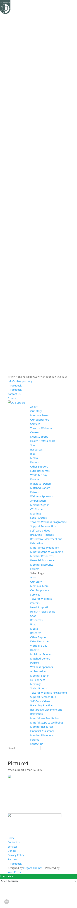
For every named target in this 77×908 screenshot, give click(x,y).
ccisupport (17, 770)
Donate (34, 479)
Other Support (39, 466)
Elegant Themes (32, 868)
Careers (35, 432)
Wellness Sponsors (41, 496)
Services (35, 424)
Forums (34, 569)
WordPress (14, 872)
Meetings (35, 513)
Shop (33, 445)
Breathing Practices (42, 534)
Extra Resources (40, 471)
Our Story (36, 411)
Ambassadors (38, 500)
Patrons (35, 492)
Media (34, 458)
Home (11, 838)
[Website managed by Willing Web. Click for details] (6, 901)
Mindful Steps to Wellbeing (46, 552)
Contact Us (14, 394)
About (33, 407)
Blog (32, 453)
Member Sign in (39, 505)
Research (35, 462)
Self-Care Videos (40, 530)
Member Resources (42, 556)
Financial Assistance (42, 560)
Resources (36, 449)
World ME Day (38, 475)
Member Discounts (41, 564)
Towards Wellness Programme (48, 522)
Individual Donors (41, 483)
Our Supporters (39, 419)
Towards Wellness (41, 428)
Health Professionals (42, 441)
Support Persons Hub (43, 526)
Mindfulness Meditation (44, 547)
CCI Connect (37, 509)
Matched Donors (40, 488)
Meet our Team (39, 415)
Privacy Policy (16, 855)
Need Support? (39, 436)
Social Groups (38, 517)
